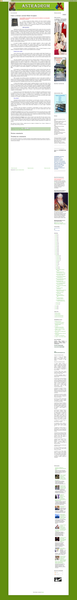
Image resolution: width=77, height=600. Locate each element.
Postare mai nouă (14, 168)
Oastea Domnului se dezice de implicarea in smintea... (61, 290)
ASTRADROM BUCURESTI (59, 322)
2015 (56, 250)
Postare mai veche (47, 168)
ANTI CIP (56, 325)
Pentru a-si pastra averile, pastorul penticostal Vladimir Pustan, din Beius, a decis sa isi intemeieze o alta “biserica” (60, 478)
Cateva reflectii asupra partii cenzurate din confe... (60, 274)
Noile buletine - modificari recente (63, 548)
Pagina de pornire (31, 168)
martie (57, 268)
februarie (57, 302)
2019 (56, 244)
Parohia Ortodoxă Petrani (59, 315)
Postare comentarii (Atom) (20, 169)
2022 (56, 240)
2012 (56, 254)
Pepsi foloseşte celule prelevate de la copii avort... (61, 281)
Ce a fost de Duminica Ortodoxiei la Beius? (59, 298)
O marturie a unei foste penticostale (59, 293)
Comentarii (57, 574)
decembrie (58, 255)
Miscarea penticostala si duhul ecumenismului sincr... (61, 279)
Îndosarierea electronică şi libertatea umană (59, 324)
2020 (56, 243)
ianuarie (57, 304)
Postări (57, 572)
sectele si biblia (18, 129)
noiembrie (58, 257)
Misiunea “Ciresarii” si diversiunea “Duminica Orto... (60, 295)
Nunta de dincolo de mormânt (63, 506)
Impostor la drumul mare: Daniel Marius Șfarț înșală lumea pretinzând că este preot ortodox (63, 539)
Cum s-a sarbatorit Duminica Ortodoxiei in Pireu (60, 284)
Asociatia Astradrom (57, 228)
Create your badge (57, 230)
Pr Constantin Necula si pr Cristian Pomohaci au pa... (60, 300)
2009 (56, 308)
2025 (56, 236)
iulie (57, 262)
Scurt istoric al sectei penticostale (59, 288)
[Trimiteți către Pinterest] (30, 128)
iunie (57, 264)
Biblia (15, 129)
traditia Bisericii (28, 129)
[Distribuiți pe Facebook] (29, 128)
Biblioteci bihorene (58, 321)
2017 (56, 247)
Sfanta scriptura (23, 129)
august (57, 261)
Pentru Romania (57, 314)
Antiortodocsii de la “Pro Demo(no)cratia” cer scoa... (61, 272)
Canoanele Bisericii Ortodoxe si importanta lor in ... (61, 277)
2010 (56, 307)
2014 (56, 251)
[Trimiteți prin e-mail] (25, 128)
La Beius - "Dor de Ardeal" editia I (60, 336)
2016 (56, 248)
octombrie (57, 258)
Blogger (42, 592)
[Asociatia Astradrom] (54, 229)
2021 (56, 241)
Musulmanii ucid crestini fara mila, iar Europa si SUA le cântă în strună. (63, 487)
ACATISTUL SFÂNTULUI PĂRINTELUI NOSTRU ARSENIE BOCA (60, 468)
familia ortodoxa (57, 313)
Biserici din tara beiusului (59, 316)
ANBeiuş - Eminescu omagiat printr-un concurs (60, 329)
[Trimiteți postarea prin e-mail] (23, 128)
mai (56, 265)
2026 (56, 234)
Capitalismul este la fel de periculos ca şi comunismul (59, 327)
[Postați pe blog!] (26, 128)
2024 (56, 237)
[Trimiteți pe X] (27, 128)
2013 (56, 253)
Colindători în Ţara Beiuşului (59, 335)
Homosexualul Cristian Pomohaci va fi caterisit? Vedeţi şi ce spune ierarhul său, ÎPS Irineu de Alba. (63, 516)
